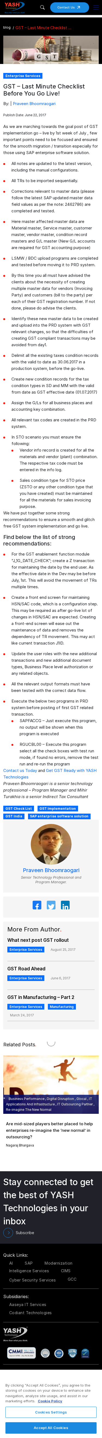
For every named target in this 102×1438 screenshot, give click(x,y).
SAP (29, 1263)
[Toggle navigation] (96, 7)
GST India (13, 816)
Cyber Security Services (32, 1280)
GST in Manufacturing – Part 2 (40, 997)
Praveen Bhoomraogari (34, 103)
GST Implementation (57, 809)
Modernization (59, 1263)
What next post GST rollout (38, 940)
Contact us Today (20, 770)
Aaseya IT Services (28, 1304)
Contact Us (66, 7)
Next (56, 1102)
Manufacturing (62, 1007)
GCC (72, 1279)
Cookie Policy (50, 1401)
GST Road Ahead (26, 968)
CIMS (66, 1270)
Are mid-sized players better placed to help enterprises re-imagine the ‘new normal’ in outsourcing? (49, 1130)
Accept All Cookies (51, 1427)
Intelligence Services (29, 1270)
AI (11, 1263)
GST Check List (18, 809)
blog (7, 27)
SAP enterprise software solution (59, 816)
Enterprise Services (26, 950)
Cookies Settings (51, 1412)
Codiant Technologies (30, 1312)
